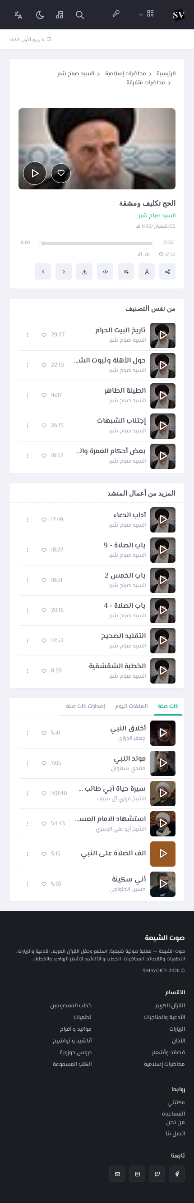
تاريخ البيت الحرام (120, 331)
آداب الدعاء (129, 515)
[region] (97, 808)
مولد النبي (130, 759)
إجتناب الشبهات (121, 421)
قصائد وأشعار (168, 1052)
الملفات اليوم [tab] (131, 706)
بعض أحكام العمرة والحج (109, 451)
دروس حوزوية (76, 1052)
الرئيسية (166, 73)
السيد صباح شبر (75, 73)
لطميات (83, 1017)
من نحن (175, 1122)
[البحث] (80, 14)
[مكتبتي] (60, 14)
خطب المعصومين (71, 1005)
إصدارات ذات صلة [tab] (85, 706)
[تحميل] (84, 271)
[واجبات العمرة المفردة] (43, 271)
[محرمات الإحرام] (63, 271)
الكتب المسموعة (72, 1064)
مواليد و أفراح (76, 1029)
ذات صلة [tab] (168, 706)
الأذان (178, 1041)
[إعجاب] (61, 173)
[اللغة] (18, 14)
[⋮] (28, 335)
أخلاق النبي (128, 729)
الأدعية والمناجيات (164, 1017)
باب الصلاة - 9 (125, 546)
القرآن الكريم (170, 1005)
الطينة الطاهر (125, 391)
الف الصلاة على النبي (113, 854)
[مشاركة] (167, 271)
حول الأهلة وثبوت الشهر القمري (109, 361)
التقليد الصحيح (123, 636)
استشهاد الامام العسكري (110, 819)
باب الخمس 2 (125, 576)
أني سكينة (129, 880)
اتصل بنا (175, 1134)
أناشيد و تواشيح (72, 1041)
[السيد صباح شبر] (147, 271)
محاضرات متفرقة (145, 82)
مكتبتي (176, 1102)
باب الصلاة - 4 (125, 606)
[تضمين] (105, 271)
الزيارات (177, 1029)
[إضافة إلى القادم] (126, 271)
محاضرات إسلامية (125, 73)
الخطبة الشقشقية (117, 666)
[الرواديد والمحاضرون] (116, 14)
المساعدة (173, 1114)
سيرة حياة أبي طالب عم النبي (111, 789)
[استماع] (34, 173)
